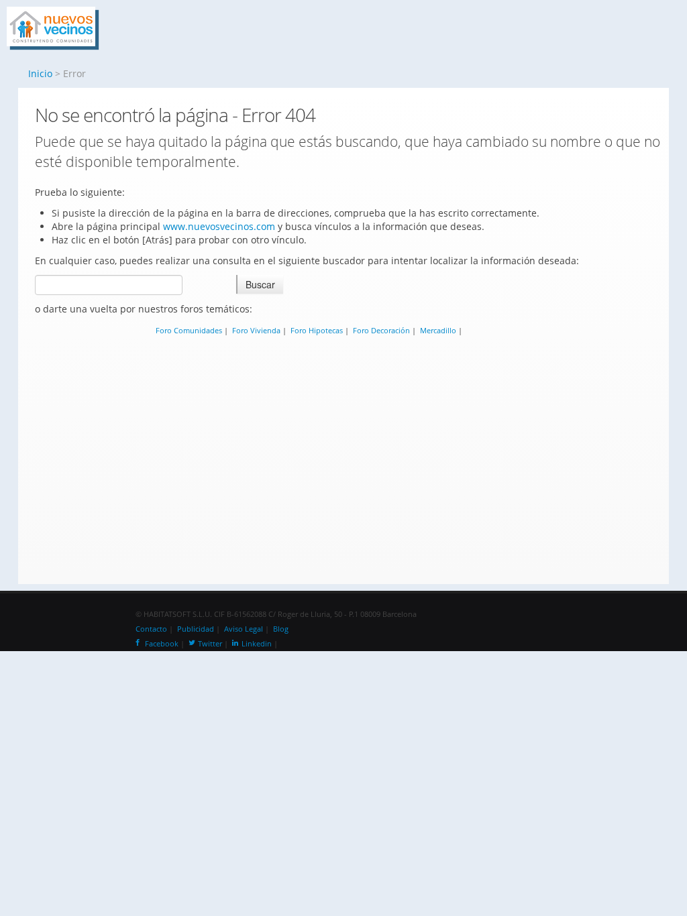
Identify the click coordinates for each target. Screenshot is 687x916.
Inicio (40, 73)
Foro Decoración (381, 330)
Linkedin (257, 643)
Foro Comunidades (189, 330)
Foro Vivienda (256, 330)
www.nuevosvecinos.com (219, 226)
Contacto (151, 629)
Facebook (161, 643)
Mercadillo (438, 330)
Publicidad (195, 629)
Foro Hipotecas (316, 330)
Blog (280, 629)
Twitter (210, 643)
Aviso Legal (243, 629)
